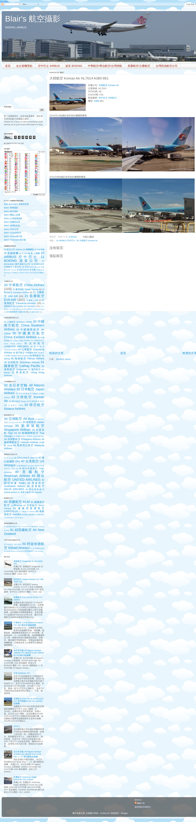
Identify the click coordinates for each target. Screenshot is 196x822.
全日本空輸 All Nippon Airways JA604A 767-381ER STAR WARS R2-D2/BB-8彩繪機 (28, 652)
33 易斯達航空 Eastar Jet (19, 401)
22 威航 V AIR (32, 300)
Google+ (4, 1)
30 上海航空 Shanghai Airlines (18, 322)
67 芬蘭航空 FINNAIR (27, 512)
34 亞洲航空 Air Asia (19, 418)
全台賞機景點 (24, 65)
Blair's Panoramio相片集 (15, 240)
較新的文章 (56, 353)
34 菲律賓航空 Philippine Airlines (22, 439)
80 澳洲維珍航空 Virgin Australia (16, 526)
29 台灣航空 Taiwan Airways (34, 309)
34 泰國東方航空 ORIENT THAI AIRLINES (28, 436)
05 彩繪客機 (11, 253)
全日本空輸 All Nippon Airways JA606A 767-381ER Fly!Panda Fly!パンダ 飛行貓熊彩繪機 (27, 754)
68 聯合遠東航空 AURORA (33, 515)
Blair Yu (141, 803)
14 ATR (25, 267)
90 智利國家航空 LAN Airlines (32, 551)
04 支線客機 (39, 249)
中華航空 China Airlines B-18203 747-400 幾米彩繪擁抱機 (28, 623)
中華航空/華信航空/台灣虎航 (105, 65)
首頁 (8, 65)
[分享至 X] (88, 237)
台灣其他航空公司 (167, 65)
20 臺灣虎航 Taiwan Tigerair (25, 289)
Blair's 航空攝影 (32, 18)
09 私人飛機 (34, 253)
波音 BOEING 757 (21, 673)
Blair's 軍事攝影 (11, 208)
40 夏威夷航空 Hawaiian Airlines (28, 466)
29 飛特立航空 (34, 312)
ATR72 (16, 726)
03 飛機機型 (28, 249)
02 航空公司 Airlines (13, 249)
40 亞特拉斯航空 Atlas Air (26, 458)
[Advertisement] (123, 331)
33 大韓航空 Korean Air (87, 240)
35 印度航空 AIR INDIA (13, 544)
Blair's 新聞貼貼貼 (12, 225)
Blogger (124, 813)
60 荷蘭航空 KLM (17, 502)
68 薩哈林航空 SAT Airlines (13, 517)
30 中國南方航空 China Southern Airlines (24, 325)
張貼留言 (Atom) (63, 359)
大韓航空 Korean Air (108, 85)
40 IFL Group (9, 458)
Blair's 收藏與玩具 (12, 222)
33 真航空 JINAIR (15, 405)
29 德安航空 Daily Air (16, 312)
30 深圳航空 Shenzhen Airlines (22, 362)
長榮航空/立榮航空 (139, 65)
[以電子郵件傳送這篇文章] (84, 237)
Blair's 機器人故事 (12, 215)
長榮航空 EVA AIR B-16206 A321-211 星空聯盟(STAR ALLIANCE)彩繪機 (28, 701)
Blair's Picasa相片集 (13, 236)
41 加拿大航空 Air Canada (30, 492)
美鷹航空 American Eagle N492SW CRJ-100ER (25, 778)
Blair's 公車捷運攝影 (13, 218)
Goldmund (105, 813)
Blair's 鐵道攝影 (11, 211)
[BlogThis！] (86, 237)
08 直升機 (23, 253)
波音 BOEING (73, 65)
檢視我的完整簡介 (143, 807)
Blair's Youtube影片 (12, 233)
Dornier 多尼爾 (29, 270)
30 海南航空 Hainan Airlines (27, 358)
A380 (96, 101)
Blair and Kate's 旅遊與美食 (16, 204)
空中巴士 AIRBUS (49, 65)
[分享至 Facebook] (90, 237)
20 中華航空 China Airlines (24, 285)
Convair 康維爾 (16, 270)
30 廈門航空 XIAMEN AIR (25, 353)
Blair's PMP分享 (11, 229)
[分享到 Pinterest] (93, 237)
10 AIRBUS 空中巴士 (65, 240)
